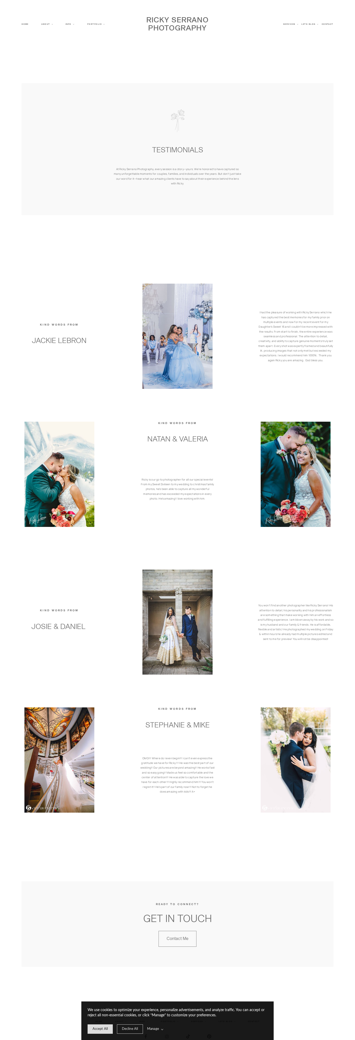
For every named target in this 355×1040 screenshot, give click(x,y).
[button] (69, 24)
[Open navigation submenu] (52, 24)
